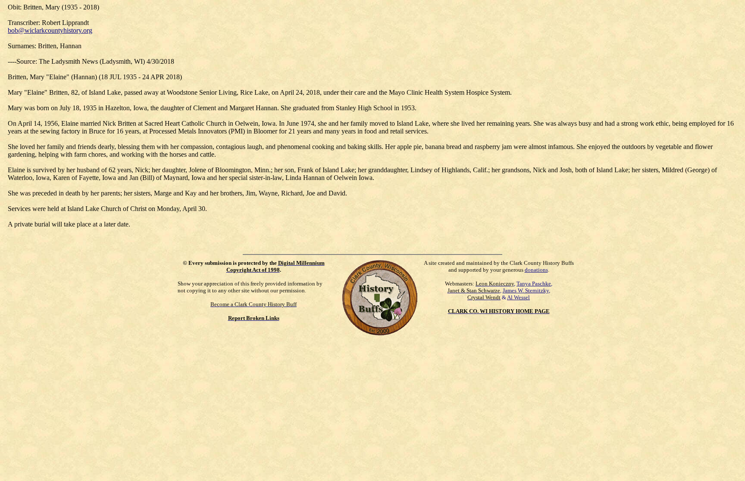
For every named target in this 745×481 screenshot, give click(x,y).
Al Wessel (518, 297)
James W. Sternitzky (526, 290)
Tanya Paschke (533, 283)
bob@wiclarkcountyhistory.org (50, 30)
